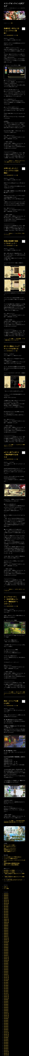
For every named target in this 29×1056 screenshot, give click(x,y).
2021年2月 (6, 916)
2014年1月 (6, 1050)
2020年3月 (6, 933)
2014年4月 (6, 1045)
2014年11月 (6, 1034)
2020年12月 (6, 919)
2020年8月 (6, 925)
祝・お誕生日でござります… (10, 846)
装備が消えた (8, 340)
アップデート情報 (21, 692)
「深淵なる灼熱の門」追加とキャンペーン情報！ (14, 873)
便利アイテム (9, 162)
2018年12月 (6, 957)
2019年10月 (6, 941)
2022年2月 (6, 897)
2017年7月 (6, 984)
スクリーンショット (8, 693)
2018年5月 (6, 968)
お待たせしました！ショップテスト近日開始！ (11, 170)
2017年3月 (6, 990)
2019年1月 (6, 955)
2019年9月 (6, 942)
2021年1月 (6, 917)
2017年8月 (6, 982)
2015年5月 (6, 1025)
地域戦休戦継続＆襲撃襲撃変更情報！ (12, 863)
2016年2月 (6, 1010)
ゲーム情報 (11, 338)
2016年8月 (6, 1001)
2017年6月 (6, 985)
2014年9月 (6, 1037)
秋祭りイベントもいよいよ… (10, 848)
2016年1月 (6, 1012)
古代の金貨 (18, 820)
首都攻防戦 (6, 822)
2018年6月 (6, 966)
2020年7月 (6, 927)
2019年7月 (6, 946)
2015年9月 (6, 1018)
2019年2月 (6, 954)
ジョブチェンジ (19, 444)
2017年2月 (6, 991)
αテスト (17, 589)
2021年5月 (6, 911)
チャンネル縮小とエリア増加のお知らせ (12, 857)
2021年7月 (6, 908)
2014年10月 (6, 1036)
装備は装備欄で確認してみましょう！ (11, 242)
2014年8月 (6, 1039)
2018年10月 (6, 960)
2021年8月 (6, 906)
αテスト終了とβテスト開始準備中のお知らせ (11, 454)
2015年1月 (6, 1031)
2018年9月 (6, 961)
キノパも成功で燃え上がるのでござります (13, 879)
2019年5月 (6, 949)
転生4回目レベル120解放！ (10, 870)
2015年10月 (6, 1017)
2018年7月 (6, 965)
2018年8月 (6, 963)
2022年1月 (6, 898)
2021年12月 (6, 900)
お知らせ (10, 160)
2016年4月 (6, 1007)
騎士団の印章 (12, 822)
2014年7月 (6, 1040)
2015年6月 (6, 1023)
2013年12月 (6, 1051)
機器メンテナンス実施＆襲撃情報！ (11, 865)
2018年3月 (6, 971)
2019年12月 (6, 938)
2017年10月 (6, 979)
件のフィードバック (8, 446)
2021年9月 (6, 905)
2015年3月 (6, 1028)
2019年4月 (6, 950)
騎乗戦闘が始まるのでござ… (10, 850)
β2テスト (17, 160)
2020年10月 (6, 922)
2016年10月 (6, 998)
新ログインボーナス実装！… (10, 845)
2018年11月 (6, 958)
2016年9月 (6, 999)
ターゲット (14, 693)
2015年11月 (6, 1015)
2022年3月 (6, 895)
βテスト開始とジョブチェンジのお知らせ (11, 347)
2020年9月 (6, 924)
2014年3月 (6, 1047)
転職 (24, 444)
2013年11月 (6, 1053)
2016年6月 (6, 1004)
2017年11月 (6, 977)
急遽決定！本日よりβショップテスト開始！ (11, 30)
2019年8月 (6, 944)
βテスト (20, 589)
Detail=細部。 (19, 338)
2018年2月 (6, 973)
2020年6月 (6, 928)
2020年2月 (6, 935)
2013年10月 (6, 1055)
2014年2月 (6, 1048)
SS (16, 692)
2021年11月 (6, 901)
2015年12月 (6, 1014)
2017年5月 (6, 987)
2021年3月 (6, 914)
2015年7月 (6, 1021)
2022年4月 (6, 894)
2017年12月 (6, 976)
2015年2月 (6, 1029)
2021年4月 (6, 913)
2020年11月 (6, 920)
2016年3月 (6, 1009)
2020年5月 (6, 930)
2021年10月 (6, 903)
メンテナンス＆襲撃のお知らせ (10, 858)
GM (11, 23)
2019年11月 (6, 939)
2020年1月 (6, 936)
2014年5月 (6, 1043)
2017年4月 (6, 988)
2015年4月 (6, 1026)
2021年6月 (6, 909)
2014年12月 (6, 1033)
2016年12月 (6, 995)
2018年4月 (6, 969)
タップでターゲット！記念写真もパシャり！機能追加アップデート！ (11, 600)
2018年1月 (6, 974)
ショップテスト (18, 233)
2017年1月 (6, 993)
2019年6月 (6, 947)
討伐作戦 (23, 820)
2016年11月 (6, 996)
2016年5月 (6, 1006)
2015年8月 (6, 1020)
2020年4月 (6, 932)
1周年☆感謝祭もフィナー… (10, 851)
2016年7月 (6, 1002)
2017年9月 (6, 980)
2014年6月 (6, 1042)
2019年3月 (6, 952)
